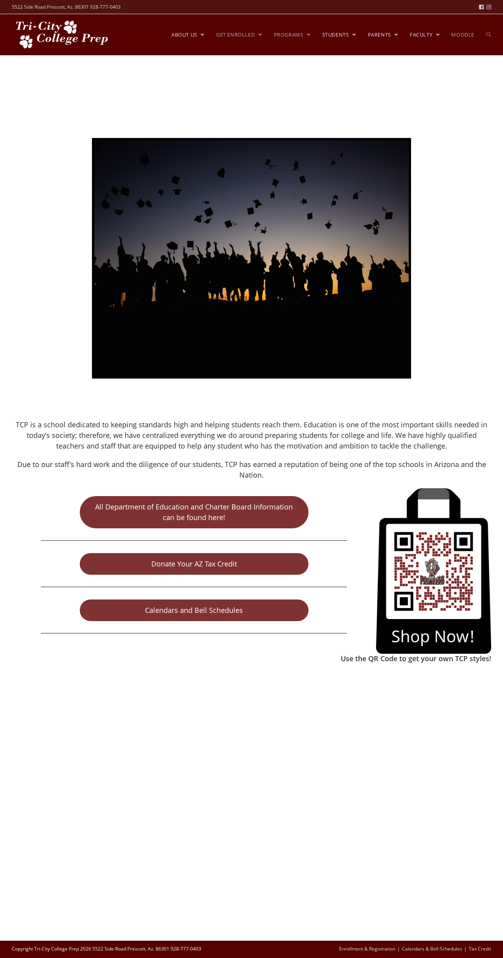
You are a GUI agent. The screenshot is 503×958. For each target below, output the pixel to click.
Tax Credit (480, 948)
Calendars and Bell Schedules (194, 610)
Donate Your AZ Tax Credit (194, 563)
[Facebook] (482, 7)
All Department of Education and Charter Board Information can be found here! (194, 512)
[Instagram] (488, 7)
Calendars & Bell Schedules (432, 948)
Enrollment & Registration (367, 948)
